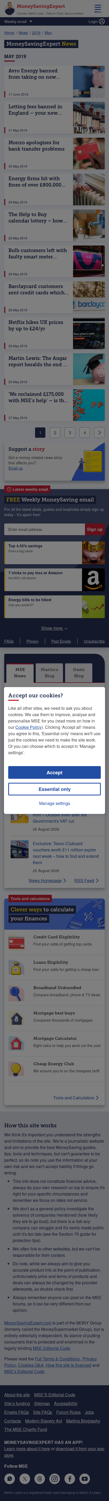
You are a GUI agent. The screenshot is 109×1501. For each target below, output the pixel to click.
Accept (54, 772)
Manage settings (54, 803)
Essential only (55, 789)
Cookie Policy (28, 727)
